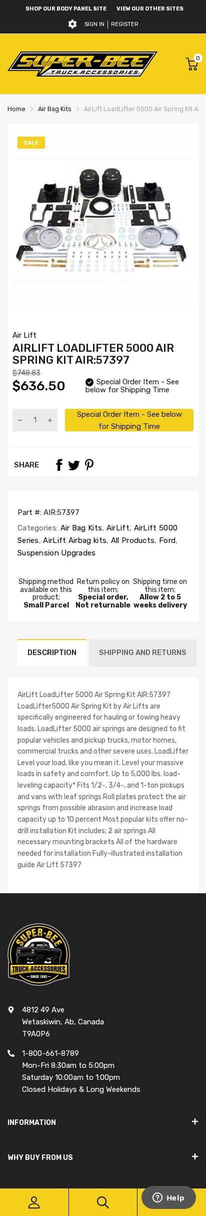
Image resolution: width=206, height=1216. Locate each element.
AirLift (117, 527)
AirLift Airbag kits (73, 540)
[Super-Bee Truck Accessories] (83, 64)
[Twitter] (74, 465)
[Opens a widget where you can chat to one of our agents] (168, 1198)
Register (124, 24)
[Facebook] (59, 465)
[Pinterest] (89, 465)
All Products (131, 540)
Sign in (94, 24)
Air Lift (24, 335)
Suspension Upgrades (57, 552)
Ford (166, 540)
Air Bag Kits (80, 527)
